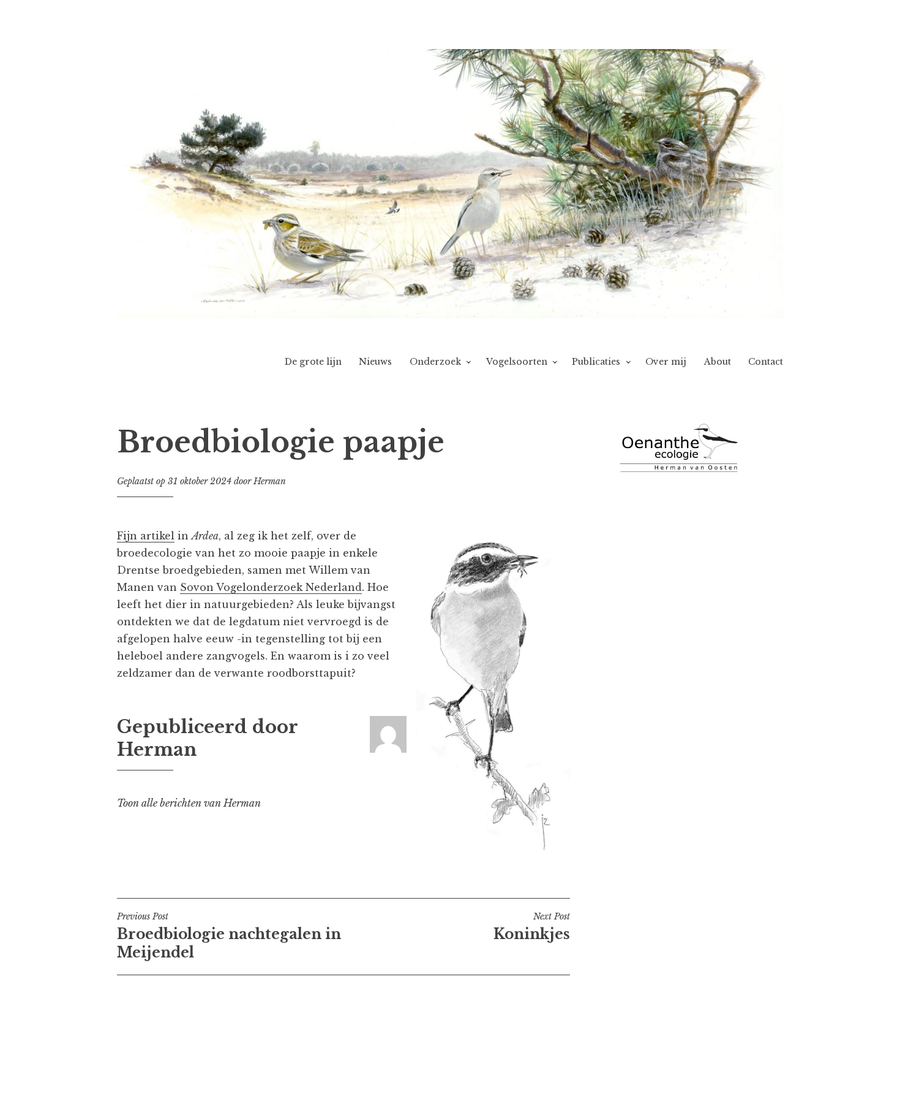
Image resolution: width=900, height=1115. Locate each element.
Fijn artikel (145, 536)
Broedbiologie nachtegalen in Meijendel (229, 936)
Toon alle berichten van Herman (189, 803)
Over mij (665, 361)
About (717, 361)
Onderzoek (435, 361)
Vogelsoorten (516, 361)
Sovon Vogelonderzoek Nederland (271, 587)
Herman (269, 481)
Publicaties (596, 361)
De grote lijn (313, 361)
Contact (765, 361)
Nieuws (375, 361)
